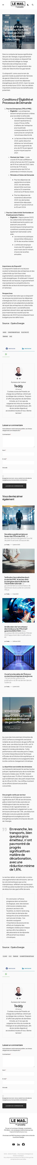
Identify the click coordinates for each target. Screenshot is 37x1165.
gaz (10, 336)
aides (4, 332)
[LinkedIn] (18, 1144)
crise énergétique (14, 332)
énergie (5, 336)
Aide (6, 22)
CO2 (10, 956)
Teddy (18, 386)
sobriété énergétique (27, 956)
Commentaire (6, 434)
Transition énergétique (12, 711)
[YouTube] (13, 1144)
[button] (3, 4)
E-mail (4, 459)
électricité (25, 332)
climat (5, 956)
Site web (4, 467)
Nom (4, 450)
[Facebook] (23, 1144)
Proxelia (14, 1154)
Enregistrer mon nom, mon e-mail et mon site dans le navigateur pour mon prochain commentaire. (17, 479)
